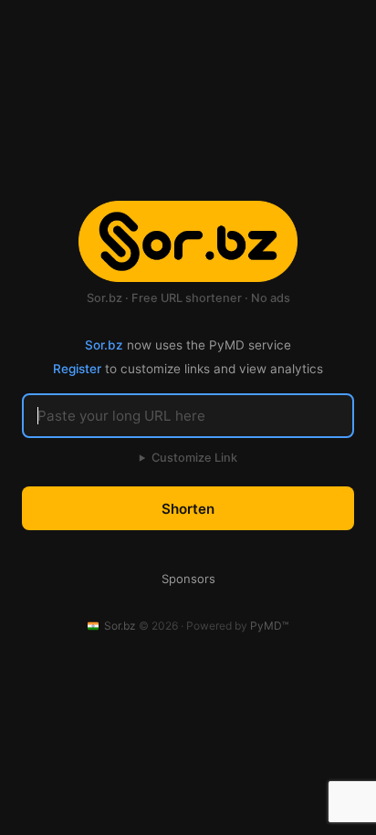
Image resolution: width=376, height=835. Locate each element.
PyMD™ (269, 625)
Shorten (188, 508)
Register (77, 368)
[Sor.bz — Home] (188, 242)
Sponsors (188, 578)
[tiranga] (94, 626)
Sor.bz (104, 345)
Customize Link (188, 457)
